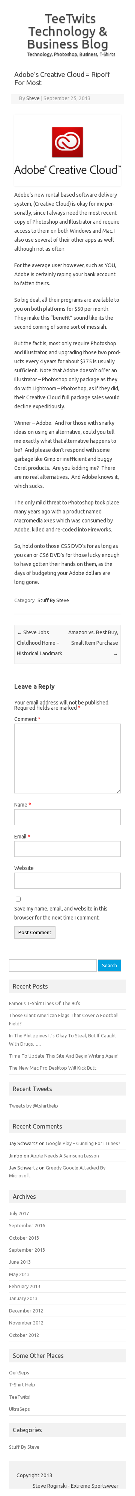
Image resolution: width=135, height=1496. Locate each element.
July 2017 (19, 1213)
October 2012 (24, 1335)
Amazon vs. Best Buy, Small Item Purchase (93, 642)
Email (22, 837)
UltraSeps (19, 1409)
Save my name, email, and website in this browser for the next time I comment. (61, 913)
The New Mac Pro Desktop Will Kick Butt (52, 1067)
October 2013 (24, 1237)
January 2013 (23, 1298)
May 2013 (19, 1274)
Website (24, 868)
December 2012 (26, 1310)
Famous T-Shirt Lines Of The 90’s (44, 1003)
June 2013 (20, 1261)
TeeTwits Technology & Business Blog (67, 31)
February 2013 (24, 1286)
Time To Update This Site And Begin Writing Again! (63, 1055)
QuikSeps (19, 1372)
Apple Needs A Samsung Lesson (64, 1155)
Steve (33, 98)
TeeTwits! (19, 1397)
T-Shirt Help (22, 1384)
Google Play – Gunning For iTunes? (83, 1143)
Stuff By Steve (53, 600)
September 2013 (27, 1249)
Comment (27, 719)
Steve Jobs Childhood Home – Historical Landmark (39, 642)
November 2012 (26, 1322)
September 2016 (27, 1225)
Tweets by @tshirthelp (33, 1105)
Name (22, 805)
